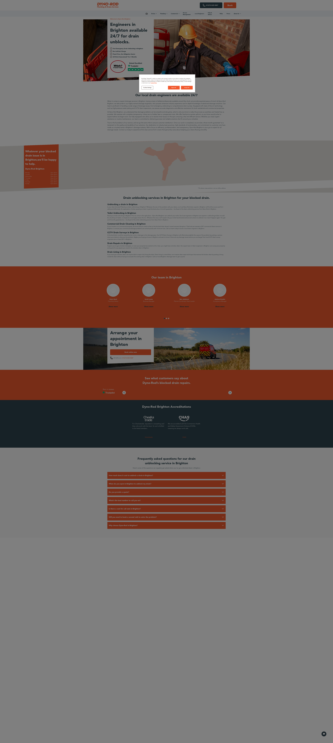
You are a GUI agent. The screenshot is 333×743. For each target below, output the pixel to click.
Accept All (186, 87)
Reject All (173, 87)
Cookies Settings (147, 87)
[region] (167, 83)
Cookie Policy (154, 82)
